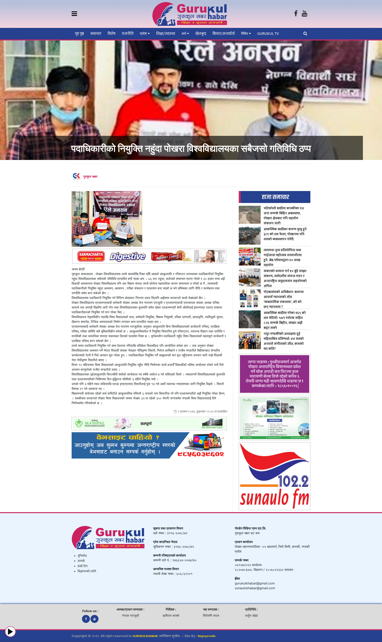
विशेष (111, 33)
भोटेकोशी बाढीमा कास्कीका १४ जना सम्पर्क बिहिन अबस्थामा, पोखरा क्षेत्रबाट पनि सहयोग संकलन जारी (284, 215)
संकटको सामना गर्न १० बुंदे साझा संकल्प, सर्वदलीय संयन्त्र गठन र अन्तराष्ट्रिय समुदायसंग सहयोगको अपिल (285, 278)
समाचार (95, 33)
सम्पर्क (81, 561)
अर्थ (184, 33)
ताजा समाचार (275, 197)
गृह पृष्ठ (79, 33)
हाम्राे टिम (83, 566)
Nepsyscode (206, 636)
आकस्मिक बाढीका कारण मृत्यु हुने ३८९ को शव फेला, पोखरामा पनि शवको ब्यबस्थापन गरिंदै (285, 234)
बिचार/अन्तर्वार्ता (223, 33)
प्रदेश (144, 33)
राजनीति (128, 33)
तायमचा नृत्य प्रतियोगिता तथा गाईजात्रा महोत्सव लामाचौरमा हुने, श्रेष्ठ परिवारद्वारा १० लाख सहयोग (283, 257)
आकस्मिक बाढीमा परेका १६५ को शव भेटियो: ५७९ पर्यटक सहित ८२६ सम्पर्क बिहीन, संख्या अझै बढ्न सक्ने (285, 320)
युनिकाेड (82, 556)
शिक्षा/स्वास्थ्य (165, 33)
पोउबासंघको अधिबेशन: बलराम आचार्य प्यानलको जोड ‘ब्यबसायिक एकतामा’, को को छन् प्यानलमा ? (284, 299)
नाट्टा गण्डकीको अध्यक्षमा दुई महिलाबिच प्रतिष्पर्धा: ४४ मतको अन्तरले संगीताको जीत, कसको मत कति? (284, 341)
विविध (245, 33)
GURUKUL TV (268, 33)
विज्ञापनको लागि (87, 571)
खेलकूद (200, 33)
